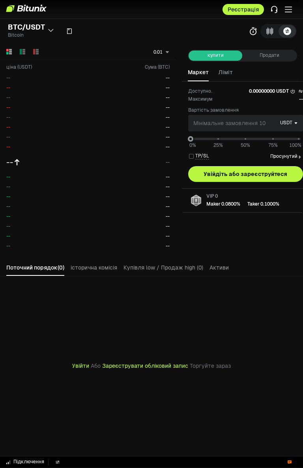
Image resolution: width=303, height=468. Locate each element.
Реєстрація (243, 9)
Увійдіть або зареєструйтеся (245, 174)
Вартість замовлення (213, 110)
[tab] (270, 31)
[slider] (190, 138)
